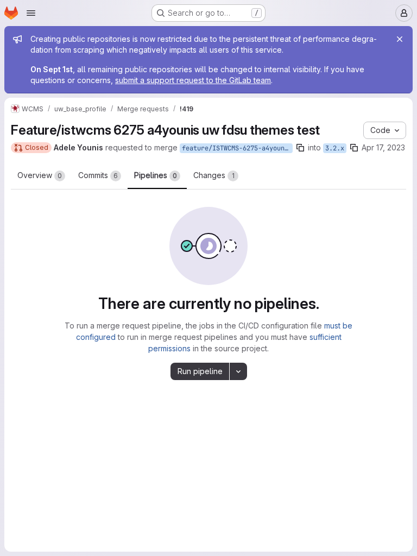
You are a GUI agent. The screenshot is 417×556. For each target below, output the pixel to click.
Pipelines (155, 175)
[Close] (399, 39)
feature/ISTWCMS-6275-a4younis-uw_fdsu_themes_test (237, 148)
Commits (98, 175)
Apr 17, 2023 (383, 147)
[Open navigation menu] (31, 13)
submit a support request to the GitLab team (193, 80)
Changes (214, 175)
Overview (39, 175)
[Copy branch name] (300, 147)
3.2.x (334, 148)
